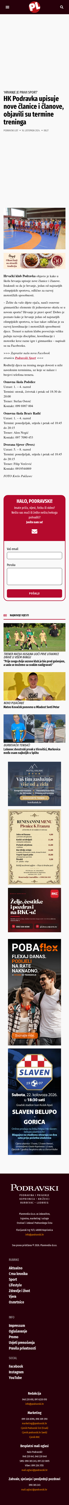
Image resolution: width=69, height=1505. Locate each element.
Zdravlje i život (19, 1290)
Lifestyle (15, 1285)
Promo (13, 1336)
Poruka (11, 565)
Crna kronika (18, 1273)
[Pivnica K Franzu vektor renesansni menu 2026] (34, 883)
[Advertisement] (34, 52)
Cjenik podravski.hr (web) (34, 1432)
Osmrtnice (16, 1302)
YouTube (15, 1377)
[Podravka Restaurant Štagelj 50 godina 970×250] (34, 267)
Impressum (17, 1325)
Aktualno (15, 1268)
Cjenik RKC (34, 1437)
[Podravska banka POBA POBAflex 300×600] (34, 1044)
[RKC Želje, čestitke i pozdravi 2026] (34, 931)
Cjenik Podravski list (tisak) (34, 1428)
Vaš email (12, 549)
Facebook (16, 1366)
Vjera (12, 1296)
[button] (7, 7)
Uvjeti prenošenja (22, 1342)
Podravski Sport (25, 358)
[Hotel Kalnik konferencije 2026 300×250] (34, 805)
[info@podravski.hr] (34, 531)
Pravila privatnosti (22, 1348)
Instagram (16, 1372)
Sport (13, 1279)
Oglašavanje (18, 1331)
